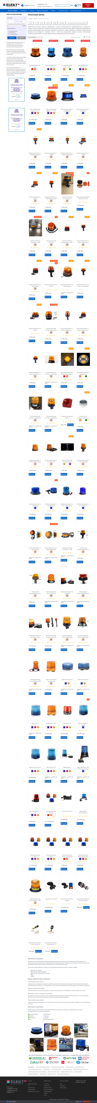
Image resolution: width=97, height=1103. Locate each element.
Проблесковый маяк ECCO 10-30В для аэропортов (51, 593)
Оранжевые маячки (79, 1067)
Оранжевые (31, 993)
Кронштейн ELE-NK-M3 (51, 899)
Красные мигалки (52, 1074)
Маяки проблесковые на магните (81, 1069)
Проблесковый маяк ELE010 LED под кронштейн (67, 198)
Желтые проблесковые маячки (43, 1067)
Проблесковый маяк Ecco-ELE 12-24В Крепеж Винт (51, 374)
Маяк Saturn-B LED (51, 767)
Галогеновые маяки (67, 1069)
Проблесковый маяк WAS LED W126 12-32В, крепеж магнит (35, 637)
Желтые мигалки (78, 1071)
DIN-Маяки (61, 23)
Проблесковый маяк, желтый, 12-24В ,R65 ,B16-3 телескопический (51, 637)
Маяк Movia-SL (67, 767)
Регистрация (12, 0)
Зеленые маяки (46, 1069)
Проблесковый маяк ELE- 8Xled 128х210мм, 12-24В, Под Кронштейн (35, 374)
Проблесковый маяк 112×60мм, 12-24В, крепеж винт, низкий (35, 242)
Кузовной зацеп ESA (67, 811)
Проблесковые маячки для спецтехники (37, 1071)
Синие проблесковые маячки (58, 1067)
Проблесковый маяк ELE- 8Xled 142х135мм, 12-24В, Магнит (83, 330)
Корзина (77, 1101)
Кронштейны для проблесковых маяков (76, 23)
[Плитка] (84, 37)
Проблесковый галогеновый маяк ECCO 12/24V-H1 (83, 549)
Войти (8, 0)
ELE (36, 23)
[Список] (87, 37)
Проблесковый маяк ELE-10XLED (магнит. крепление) (67, 286)
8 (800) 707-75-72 (29, 5)
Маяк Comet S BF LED (67, 679)
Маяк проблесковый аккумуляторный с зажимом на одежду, (67, 462)
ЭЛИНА (54, 23)
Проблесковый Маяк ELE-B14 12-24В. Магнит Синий (67, 505)
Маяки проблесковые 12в (67, 1071)
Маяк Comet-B (35, 723)
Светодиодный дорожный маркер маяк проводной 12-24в (67, 374)
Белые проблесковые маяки (35, 1069)
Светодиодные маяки (56, 1069)
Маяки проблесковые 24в (53, 1071)
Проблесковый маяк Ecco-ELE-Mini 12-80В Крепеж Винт (35, 681)
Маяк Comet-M (67, 723)
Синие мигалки (43, 1074)
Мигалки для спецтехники (63, 1074)
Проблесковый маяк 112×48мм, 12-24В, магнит (67, 549)
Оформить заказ (88, 5)
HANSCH (48, 23)
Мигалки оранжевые (33, 1074)
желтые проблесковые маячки (44, 993)
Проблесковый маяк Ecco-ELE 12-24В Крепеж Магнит (35, 418)
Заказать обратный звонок (44, 6)
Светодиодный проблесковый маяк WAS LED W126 (83, 593)
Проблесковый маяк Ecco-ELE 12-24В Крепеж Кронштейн (51, 418)
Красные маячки (69, 1067)
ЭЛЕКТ (30, 23)
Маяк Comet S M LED (83, 679)
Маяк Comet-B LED (51, 723)
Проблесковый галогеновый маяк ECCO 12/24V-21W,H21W (35, 593)
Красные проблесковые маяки (36, 988)
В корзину (32, 79)
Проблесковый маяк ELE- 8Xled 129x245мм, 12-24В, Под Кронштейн (67, 330)
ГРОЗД (41, 23)
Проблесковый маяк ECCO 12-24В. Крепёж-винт (83, 637)
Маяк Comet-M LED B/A (35, 767)
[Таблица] (89, 37)
